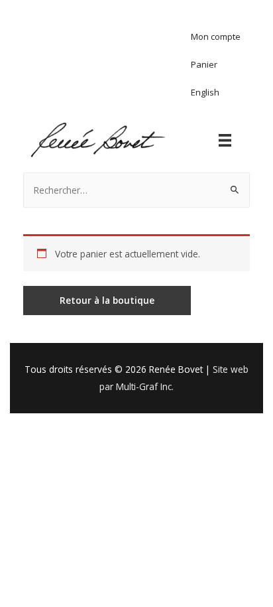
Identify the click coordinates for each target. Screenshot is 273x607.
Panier (204, 64)
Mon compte (216, 36)
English (205, 92)
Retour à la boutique (107, 300)
